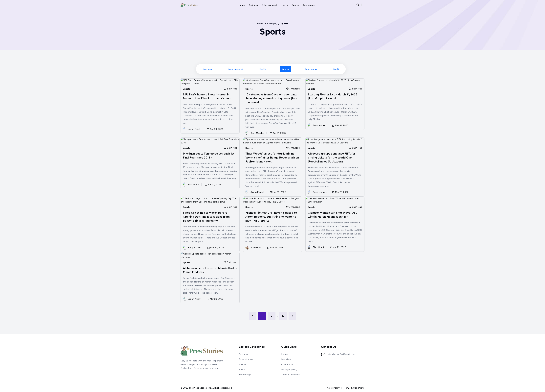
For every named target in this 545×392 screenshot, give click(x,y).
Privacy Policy (332, 387)
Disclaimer (286, 359)
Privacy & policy (289, 369)
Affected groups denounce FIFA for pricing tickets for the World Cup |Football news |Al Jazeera (331, 157)
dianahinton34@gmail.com (341, 354)
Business (253, 5)
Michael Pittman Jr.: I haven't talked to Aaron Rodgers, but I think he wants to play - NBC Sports (271, 216)
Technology (309, 5)
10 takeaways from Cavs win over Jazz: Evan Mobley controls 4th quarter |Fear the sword (271, 98)
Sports (295, 5)
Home (242, 5)
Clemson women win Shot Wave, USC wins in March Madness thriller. (333, 214)
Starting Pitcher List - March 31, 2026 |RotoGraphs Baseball (332, 96)
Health (284, 5)
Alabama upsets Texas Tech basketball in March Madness (210, 270)
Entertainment (269, 5)
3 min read (231, 89)
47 (282, 315)
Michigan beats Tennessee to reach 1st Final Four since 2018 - (208, 155)
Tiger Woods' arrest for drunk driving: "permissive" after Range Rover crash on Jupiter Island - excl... (272, 157)
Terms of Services (290, 374)
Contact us (287, 364)
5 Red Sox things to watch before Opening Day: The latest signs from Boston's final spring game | (206, 216)
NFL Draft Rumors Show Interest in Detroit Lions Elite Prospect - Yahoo (206, 96)
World (336, 69)
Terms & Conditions (354, 387)
